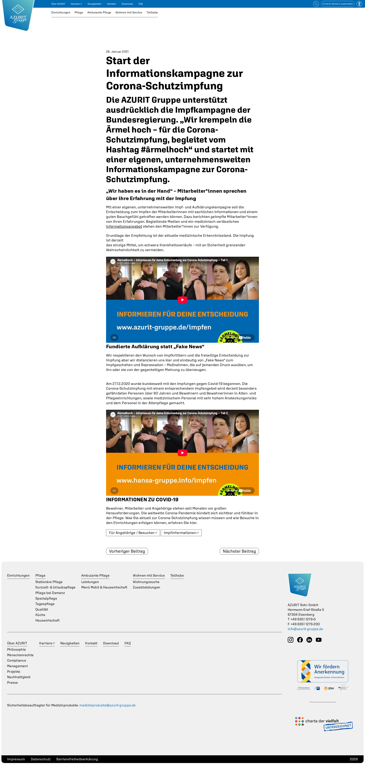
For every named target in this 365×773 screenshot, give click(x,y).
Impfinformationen (180, 533)
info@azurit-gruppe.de (305, 629)
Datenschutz (41, 759)
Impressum (16, 759)
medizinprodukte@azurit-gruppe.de (107, 705)
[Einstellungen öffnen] (359, 4)
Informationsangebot (124, 226)
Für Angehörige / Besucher (132, 533)
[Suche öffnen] (316, 4)
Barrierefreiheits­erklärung (77, 759)
